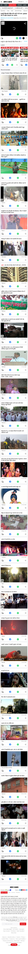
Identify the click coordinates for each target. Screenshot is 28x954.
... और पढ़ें (25, 41)
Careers (18, 937)
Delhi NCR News (18, 10)
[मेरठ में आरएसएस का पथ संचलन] (10, 613)
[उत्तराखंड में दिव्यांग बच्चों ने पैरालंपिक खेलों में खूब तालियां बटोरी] (10, 150)
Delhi (12, 10)
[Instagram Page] (25, 889)
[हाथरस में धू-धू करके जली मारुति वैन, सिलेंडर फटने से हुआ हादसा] (10, 206)
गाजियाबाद (19, 5)
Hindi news (15, 917)
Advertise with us (11, 937)
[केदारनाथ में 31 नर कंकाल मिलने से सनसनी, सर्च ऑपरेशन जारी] (10, 454)
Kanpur (3, 636)
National (3, 119)
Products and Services (8, 940)
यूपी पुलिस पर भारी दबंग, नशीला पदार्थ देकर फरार (13, 802)
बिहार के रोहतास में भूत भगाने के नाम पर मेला (11, 513)
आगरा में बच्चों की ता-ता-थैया (8, 539)
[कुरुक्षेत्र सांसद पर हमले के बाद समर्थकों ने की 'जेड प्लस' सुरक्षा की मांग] (10, 342)
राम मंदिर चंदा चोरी (18, 8)
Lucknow (4, 557)
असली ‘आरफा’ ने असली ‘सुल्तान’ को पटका (11, 644)
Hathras (3, 202)
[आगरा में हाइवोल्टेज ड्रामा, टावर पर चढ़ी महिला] (10, 771)
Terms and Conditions (20, 938)
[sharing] (26, 38)
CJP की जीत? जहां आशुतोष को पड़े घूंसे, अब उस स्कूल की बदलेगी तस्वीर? (9, 60)
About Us (4, 937)
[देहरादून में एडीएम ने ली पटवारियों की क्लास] (10, 260)
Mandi (3, 230)
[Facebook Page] (20, 889)
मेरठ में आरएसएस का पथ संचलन (9, 591)
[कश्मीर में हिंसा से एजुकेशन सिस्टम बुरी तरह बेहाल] (10, 797)
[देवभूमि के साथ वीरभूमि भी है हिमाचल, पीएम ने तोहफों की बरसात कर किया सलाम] (10, 234)
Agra (3, 583)
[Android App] (6, 889)
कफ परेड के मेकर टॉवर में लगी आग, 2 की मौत (13, 265)
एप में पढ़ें (14, 944)
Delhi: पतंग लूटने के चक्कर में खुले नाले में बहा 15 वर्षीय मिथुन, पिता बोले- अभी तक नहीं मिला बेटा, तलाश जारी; (14, 910)
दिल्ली (6, 5)
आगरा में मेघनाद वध (6, 565)
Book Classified (20, 930)
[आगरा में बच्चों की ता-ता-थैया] (10, 560)
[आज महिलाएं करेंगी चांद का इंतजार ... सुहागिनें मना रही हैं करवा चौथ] (10, 122)
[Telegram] (26, 889)
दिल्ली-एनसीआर (12, 5)
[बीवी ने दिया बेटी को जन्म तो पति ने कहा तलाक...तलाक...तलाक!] (10, 398)
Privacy (23, 937)
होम (1, 5)
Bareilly (3, 662)
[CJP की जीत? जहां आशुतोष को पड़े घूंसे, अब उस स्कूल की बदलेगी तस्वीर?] (7, 65)
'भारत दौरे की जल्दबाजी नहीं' (7, 8)
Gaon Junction (6, 930)
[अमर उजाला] (7, 2)
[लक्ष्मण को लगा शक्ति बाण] (10, 744)
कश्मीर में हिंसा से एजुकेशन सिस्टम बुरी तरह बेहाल (12, 775)
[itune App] (8, 889)
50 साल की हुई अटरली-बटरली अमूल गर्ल (10, 486)
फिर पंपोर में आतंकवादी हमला (8, 697)
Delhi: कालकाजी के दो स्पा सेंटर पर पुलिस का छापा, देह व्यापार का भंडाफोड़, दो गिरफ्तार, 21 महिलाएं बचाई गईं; (14, 902)
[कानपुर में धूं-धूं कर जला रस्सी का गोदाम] (10, 639)
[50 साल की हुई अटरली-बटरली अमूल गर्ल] (10, 508)
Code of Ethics (9, 942)
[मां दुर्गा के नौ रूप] (10, 692)
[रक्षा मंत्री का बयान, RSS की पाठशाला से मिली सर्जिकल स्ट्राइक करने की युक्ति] (10, 370)
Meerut (3, 609)
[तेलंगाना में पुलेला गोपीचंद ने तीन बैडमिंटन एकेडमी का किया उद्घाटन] (10, 178)
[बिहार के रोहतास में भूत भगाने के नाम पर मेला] (10, 534)
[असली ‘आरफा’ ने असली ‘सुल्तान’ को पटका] (10, 666)
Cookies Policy (5, 938)
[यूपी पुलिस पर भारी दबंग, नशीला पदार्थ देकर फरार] (10, 823)
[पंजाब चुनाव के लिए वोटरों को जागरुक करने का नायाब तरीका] (10, 879)
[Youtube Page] (23, 889)
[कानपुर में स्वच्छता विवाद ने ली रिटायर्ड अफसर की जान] (10, 94)
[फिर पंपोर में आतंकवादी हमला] (10, 718)
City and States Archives (7, 767)
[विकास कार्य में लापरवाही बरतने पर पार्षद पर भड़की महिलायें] (10, 851)
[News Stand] (10, 889)
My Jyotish (15, 929)
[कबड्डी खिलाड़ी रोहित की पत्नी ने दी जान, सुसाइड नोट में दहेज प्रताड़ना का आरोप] (17, 38)
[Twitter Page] (21, 889)
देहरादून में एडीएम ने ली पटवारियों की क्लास (11, 238)
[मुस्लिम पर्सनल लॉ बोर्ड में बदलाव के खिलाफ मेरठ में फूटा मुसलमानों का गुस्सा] (10, 314)
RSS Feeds (16, 940)
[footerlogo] (14, 887)
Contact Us (12, 938)
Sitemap (22, 940)
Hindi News (3, 10)
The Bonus (13, 930)
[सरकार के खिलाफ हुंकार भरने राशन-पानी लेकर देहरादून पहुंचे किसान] (10, 426)
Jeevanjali (21, 929)
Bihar (3, 531)
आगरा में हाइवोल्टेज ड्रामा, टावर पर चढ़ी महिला (12, 749)
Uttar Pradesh (5, 91)
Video (8, 10)
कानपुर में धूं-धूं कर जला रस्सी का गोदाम (10, 618)
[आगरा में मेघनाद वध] (10, 587)
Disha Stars (13, 932)
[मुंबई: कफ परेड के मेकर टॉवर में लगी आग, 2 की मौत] (10, 286)
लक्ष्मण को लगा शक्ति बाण (7, 723)
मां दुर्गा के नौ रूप (5, 670)
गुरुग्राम (24, 5)
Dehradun (4, 256)
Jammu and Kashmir (6, 715)
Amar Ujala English (7, 929)
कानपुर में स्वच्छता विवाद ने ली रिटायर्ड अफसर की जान (13, 73)
